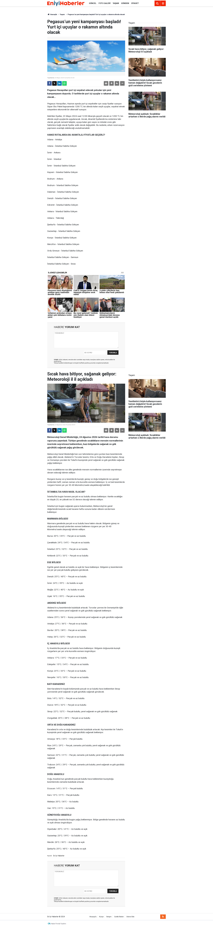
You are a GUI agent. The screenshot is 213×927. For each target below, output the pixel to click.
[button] (111, 83)
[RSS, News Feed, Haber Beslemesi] (163, 916)
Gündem (125, 3)
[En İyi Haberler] (66, 3)
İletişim (108, 917)
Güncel (92, 3)
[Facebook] (49, 83)
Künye (101, 917)
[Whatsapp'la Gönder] (64, 83)
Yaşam (116, 3)
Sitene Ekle (130, 917)
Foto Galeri (104, 3)
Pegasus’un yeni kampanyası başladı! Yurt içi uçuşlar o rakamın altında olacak (96, 14)
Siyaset (135, 3)
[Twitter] (54, 83)
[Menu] (163, 3)
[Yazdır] (106, 83)
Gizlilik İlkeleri (119, 917)
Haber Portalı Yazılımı (58, 924)
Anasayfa (53, 14)
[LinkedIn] (59, 83)
